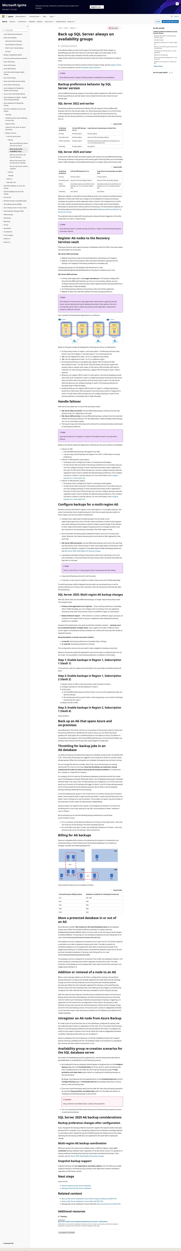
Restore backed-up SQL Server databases (76, 1186)
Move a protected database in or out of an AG (165, 58)
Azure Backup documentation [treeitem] (13, 34)
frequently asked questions (90, 67)
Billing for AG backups (161, 55)
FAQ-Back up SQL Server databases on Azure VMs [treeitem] (16, 119)
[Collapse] (27, 26)
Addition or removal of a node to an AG (165, 62)
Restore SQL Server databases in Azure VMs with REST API (82, 1201)
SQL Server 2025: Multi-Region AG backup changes (82, 551)
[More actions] (121, 28)
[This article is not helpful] (172, 72)
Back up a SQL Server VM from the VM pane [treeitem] (18, 156)
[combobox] (15, 30)
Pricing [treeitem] (7, 51)
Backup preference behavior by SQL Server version (165, 32)
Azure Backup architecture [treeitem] (13, 44)
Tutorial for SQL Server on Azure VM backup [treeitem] (15, 128)
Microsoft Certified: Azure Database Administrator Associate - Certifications (82, 1221)
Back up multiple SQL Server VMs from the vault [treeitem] (19, 144)
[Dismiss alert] (177, 3)
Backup (72, 28)
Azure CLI (110, 1204)
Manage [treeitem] (10, 175)
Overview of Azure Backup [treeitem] (13, 41)
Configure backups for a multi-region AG (166, 43)
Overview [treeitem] (8, 115)
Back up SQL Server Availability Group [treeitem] (16, 150)
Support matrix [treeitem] (10, 124)
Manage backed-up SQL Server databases (76, 1188)
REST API (117, 1204)
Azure (66, 28)
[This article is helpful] (170, 72)
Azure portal (101, 1204)
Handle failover (159, 40)
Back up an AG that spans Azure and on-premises (165, 47)
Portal (158, 21)
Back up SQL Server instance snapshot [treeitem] (19, 167)
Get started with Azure (170, 21)
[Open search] (172, 16)
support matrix (115, 65)
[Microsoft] (3, 16)
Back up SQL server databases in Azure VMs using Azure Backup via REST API (89, 1199)
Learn (60, 28)
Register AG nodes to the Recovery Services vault (165, 36)
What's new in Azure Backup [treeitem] (14, 48)
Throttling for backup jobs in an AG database (165, 51)
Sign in (176, 16)
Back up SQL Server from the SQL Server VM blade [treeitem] (17, 162)
